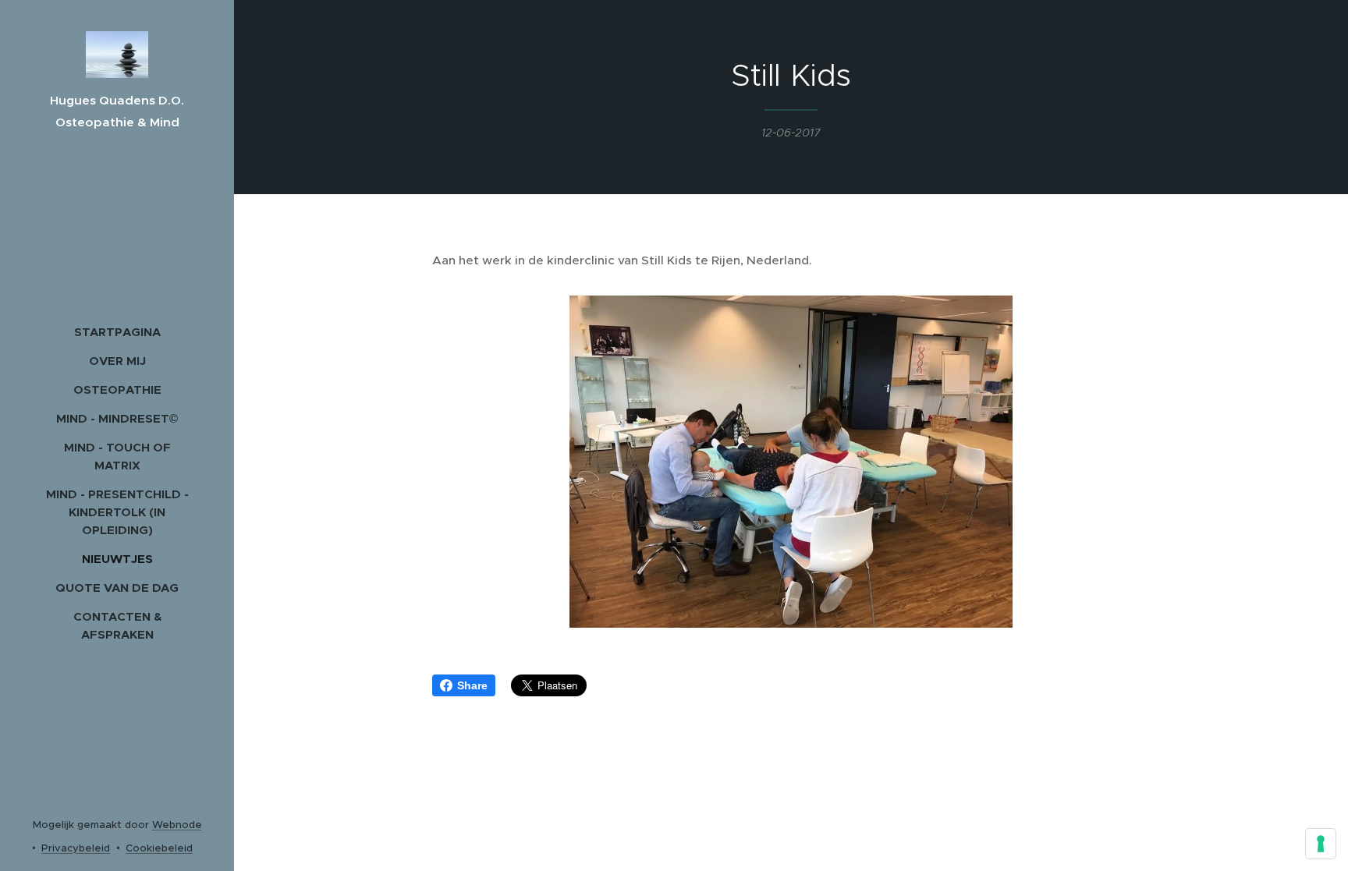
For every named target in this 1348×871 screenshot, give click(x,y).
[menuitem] (117, 332)
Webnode (177, 824)
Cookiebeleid (159, 848)
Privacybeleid (75, 848)
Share (472, 685)
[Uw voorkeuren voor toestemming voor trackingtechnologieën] (1321, 844)
